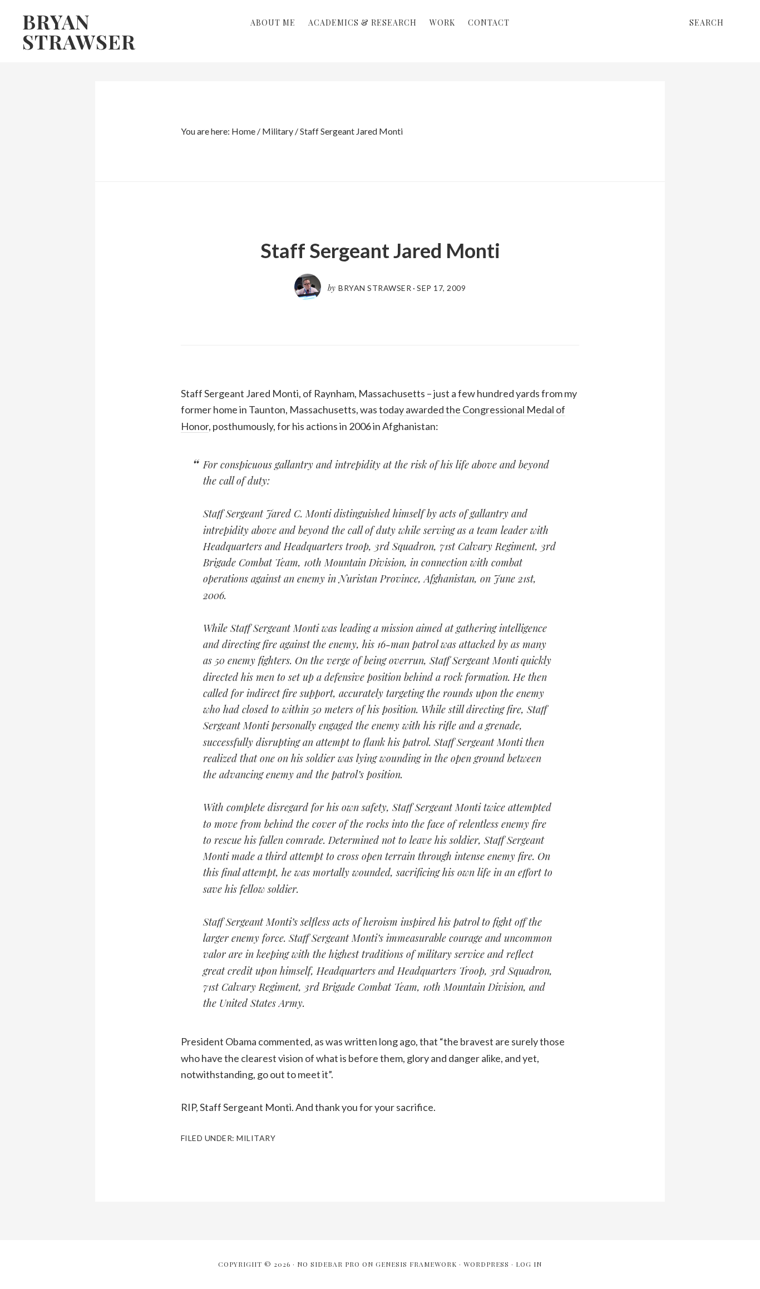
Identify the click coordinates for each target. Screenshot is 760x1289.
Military (255, 1138)
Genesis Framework (416, 1264)
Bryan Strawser (79, 31)
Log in (529, 1264)
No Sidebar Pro (328, 1264)
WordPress (486, 1264)
